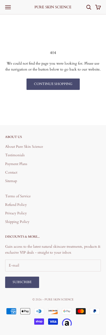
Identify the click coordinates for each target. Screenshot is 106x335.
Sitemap (11, 180)
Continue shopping (53, 84)
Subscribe (22, 282)
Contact (11, 172)
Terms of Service (18, 196)
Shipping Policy (17, 221)
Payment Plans (16, 163)
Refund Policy (16, 204)
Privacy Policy (16, 213)
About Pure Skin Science (24, 146)
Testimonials (15, 155)
